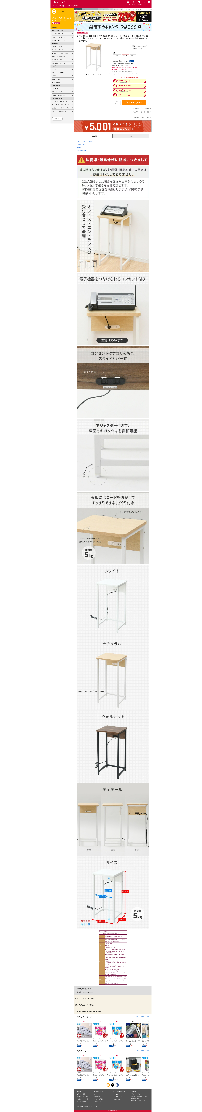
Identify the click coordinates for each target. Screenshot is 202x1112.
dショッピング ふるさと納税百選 (60, 104)
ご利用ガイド (55, 69)
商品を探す (80, 1091)
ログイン (57, 119)
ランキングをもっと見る (142, 1016)
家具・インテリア (103, 9)
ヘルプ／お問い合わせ (58, 72)
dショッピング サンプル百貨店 (60, 101)
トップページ (78, 9)
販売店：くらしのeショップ (139, 46)
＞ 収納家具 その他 (82, 150)
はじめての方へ (56, 82)
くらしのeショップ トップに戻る (140, 108)
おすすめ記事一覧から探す (59, 63)
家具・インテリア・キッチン (90, 9)
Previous (78, 1028)
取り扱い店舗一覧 (81, 1101)
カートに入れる (134, 102)
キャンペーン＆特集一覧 (58, 37)
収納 (111, 9)
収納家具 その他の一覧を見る (141, 112)
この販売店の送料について (139, 48)
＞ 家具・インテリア (82, 144)
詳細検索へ (54, 27)
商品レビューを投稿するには (141, 117)
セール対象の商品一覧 (58, 33)
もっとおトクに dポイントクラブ (60, 108)
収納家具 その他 (118, 9)
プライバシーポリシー (58, 92)
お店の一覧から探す (57, 46)
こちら (95, 1106)
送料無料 (79, 992)
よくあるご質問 (56, 79)
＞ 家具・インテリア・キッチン (85, 141)
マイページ (97, 1096)
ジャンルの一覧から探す (58, 49)
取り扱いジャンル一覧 (83, 1099)
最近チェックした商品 (83, 1096)
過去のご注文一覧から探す (59, 56)
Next (148, 1028)
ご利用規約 (55, 88)
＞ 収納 (79, 147)
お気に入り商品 (81, 1094)
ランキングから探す (57, 59)
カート (95, 1094)
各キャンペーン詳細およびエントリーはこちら (125, 69)
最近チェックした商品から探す (60, 53)
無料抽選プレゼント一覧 (58, 40)
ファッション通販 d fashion (59, 111)
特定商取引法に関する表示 (59, 95)
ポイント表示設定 (98, 1099)
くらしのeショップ (88, 992)
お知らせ (54, 75)
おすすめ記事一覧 (98, 1091)
